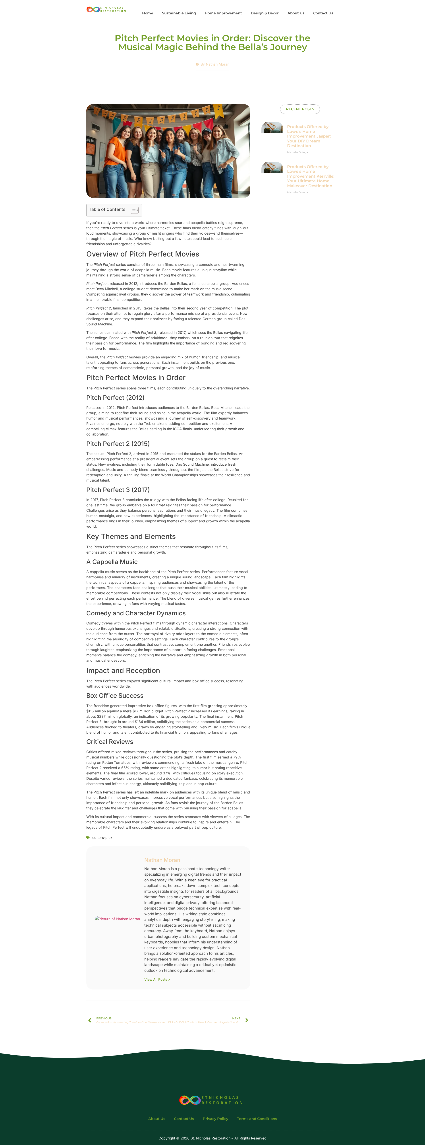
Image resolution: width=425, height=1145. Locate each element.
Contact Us (323, 13)
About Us (296, 13)
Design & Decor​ (265, 13)
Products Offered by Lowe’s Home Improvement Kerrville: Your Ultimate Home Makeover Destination (310, 176)
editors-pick (102, 837)
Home (147, 13)
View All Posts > (157, 979)
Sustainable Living (179, 13)
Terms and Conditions (257, 1119)
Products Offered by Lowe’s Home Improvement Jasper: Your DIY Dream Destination (309, 136)
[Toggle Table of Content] (132, 210)
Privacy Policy (215, 1119)
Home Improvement (223, 13)
